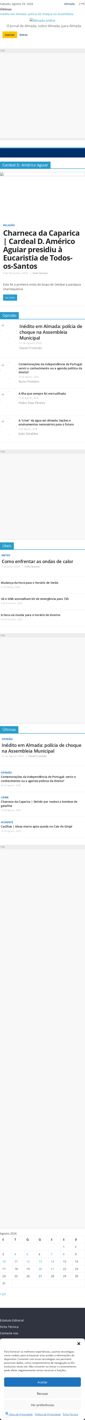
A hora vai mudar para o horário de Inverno (30, 615)
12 (28, 1261)
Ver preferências (42, 1405)
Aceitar (42, 1382)
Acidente (7, 822)
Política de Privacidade (20, 1414)
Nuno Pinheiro (29, 381)
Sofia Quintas (40, 273)
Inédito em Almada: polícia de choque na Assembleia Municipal (50, 332)
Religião (9, 225)
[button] (79, 1344)
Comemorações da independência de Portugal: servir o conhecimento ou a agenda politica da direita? (51, 368)
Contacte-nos (9, 1333)
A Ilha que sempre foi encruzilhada (42, 393)
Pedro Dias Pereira (32, 403)
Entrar (24, 35)
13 (40, 1261)
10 (4, 1261)
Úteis (6, 545)
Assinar (10, 35)
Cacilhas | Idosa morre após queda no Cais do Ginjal (36, 826)
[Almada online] (4, 152)
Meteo (6, 555)
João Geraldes (28, 433)
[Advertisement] (42, 95)
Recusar (42, 1393)
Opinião (9, 315)
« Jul (3, 1294)
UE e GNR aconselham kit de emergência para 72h (35, 599)
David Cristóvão (30, 348)
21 (52, 1269)
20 (40, 1269)
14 (52, 1261)
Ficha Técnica (70, 1414)
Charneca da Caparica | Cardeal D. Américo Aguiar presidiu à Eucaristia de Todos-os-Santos (41, 249)
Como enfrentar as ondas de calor (37, 561)
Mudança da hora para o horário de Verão (29, 583)
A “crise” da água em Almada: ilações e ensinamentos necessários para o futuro (46, 422)
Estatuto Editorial (12, 1320)
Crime (5, 797)
